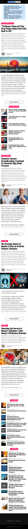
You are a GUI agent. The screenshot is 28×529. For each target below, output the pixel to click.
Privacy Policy (10, 521)
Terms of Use (18, 521)
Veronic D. (9, 54)
